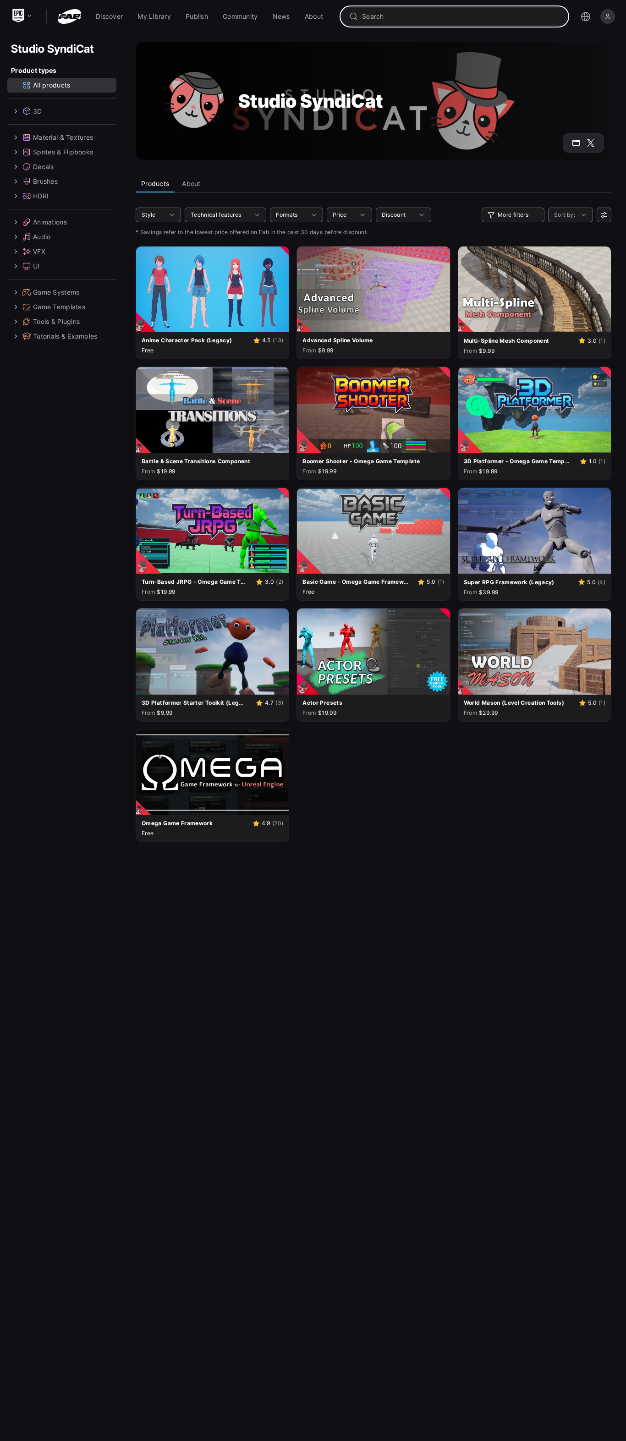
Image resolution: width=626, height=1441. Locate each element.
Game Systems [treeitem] (56, 292)
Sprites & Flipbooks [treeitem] (63, 152)
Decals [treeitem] (43, 166)
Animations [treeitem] (50, 222)
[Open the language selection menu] (585, 16)
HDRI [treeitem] (41, 196)
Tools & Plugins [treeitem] (56, 321)
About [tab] (191, 183)
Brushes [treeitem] (45, 181)
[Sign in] (607, 16)
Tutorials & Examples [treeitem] (65, 336)
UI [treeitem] (36, 266)
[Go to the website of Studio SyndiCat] (576, 142)
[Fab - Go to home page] (69, 16)
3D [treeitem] (37, 111)
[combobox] (461, 16)
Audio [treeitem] (41, 237)
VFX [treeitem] (39, 251)
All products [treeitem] (51, 85)
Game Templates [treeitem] (59, 307)
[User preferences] (604, 215)
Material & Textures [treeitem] (63, 137)
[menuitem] (109, 16)
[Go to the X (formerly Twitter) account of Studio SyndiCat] (590, 142)
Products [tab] (155, 183)
